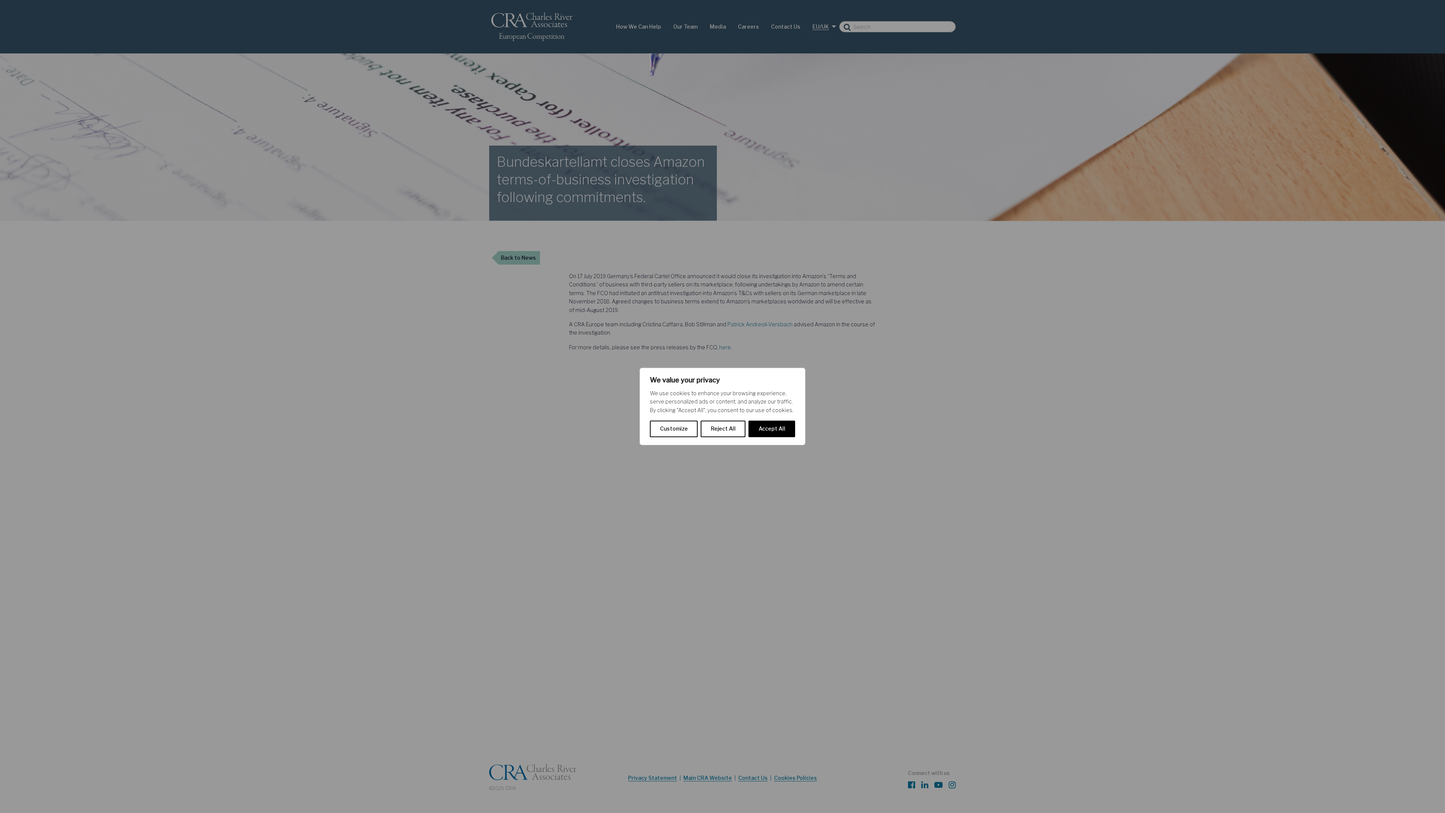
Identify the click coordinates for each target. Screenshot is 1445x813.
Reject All (723, 429)
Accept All (772, 429)
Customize (674, 429)
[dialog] (722, 406)
